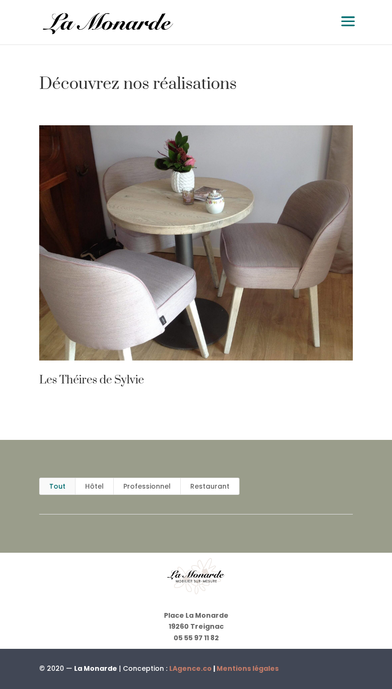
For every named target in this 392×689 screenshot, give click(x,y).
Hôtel (94, 486)
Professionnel (147, 486)
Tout (57, 486)
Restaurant (209, 486)
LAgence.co (191, 668)
